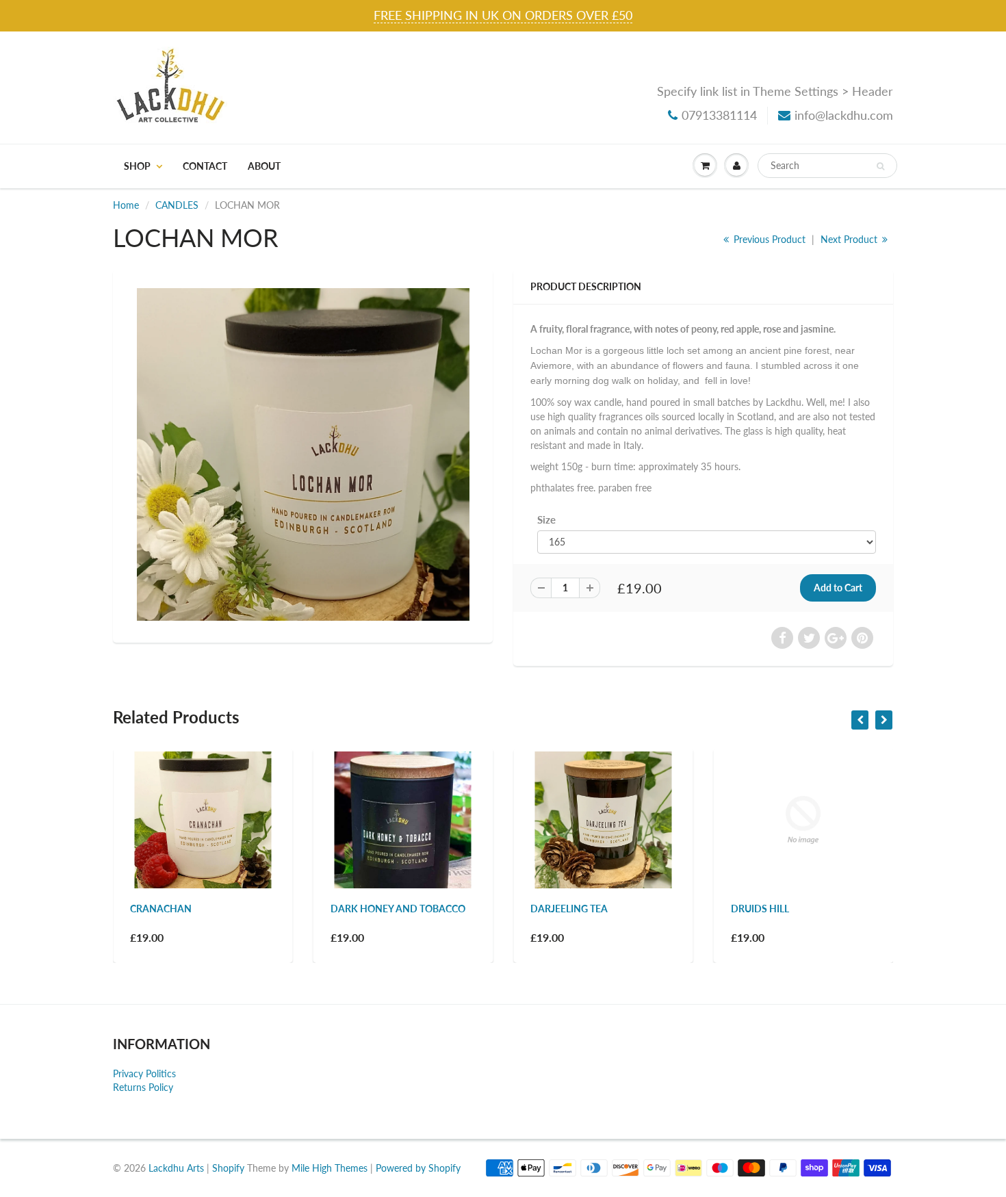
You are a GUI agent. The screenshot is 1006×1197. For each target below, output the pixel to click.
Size (546, 519)
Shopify (228, 1168)
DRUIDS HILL (760, 908)
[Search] (880, 166)
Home (126, 205)
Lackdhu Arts (176, 1168)
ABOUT (264, 166)
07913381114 (719, 115)
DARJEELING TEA (569, 908)
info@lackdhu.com (844, 115)
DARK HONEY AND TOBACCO (398, 908)
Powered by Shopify (418, 1168)
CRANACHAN (161, 908)
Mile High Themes (329, 1168)
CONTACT (205, 166)
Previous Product (768, 239)
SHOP (137, 166)
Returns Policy (143, 1087)
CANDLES (176, 205)
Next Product (850, 239)
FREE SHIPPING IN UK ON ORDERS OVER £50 (503, 15)
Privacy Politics (144, 1073)
